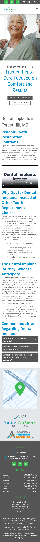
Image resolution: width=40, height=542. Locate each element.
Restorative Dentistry (20, 506)
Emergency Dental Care (20, 509)
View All (20, 511)
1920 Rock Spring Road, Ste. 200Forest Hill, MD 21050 (21, 458)
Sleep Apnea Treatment (20, 504)
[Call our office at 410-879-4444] (35, 2)
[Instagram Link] (12, 2)
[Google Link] (6, 2)
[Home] (9, 9)
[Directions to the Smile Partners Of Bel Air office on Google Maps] (24, 2)
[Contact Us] (20, 389)
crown (10, 298)
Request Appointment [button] (20, 98)
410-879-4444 (10, 316)
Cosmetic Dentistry (20, 502)
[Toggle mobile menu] (37, 9)
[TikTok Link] (17, 2)
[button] (29, 2)
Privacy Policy (24, 535)
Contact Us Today (20, 103)
